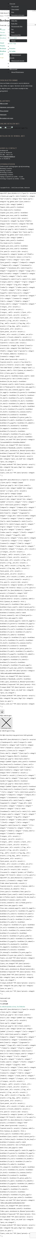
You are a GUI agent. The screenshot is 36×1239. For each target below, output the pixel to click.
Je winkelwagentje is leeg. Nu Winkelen (12, 1006)
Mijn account (13, 69)
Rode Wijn (14, 23)
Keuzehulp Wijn (16, 35)
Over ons (12, 3)
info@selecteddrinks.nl (9, 156)
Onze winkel (15, 9)
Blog (12, 12)
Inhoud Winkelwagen (17, 72)
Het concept (15, 6)
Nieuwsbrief (13, 63)
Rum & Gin (13, 49)
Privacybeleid (4, 111)
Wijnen (12, 18)
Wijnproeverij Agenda (17, 60)
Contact (12, 66)
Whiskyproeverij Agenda (15, 56)
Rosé (12, 32)
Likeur (11, 46)
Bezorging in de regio (17, 15)
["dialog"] (18, 861)
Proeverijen (13, 52)
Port (12, 29)
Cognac (12, 43)
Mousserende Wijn (16, 26)
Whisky (12, 38)
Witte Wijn (14, 21)
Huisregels (3, 114)
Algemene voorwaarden (7, 107)
